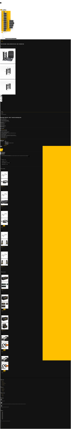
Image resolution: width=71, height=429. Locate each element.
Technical (2, 112)
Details (2, 111)
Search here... (3, 31)
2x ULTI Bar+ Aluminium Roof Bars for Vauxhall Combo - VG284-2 (3, 226)
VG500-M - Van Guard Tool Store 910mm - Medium (4, 310)
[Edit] (0, 12)
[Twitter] (1, 6)
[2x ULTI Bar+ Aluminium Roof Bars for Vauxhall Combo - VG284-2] (4, 218)
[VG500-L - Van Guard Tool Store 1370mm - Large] (4, 282)
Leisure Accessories (5, 15)
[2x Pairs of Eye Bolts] (4, 363)
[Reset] (0, 2)
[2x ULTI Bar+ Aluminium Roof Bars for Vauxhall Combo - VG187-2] (4, 198)
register (4, 129)
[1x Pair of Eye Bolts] (4, 342)
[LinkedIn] (2, 415)
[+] (57, 253)
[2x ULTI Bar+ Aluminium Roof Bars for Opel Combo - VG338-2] (4, 178)
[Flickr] (2, 418)
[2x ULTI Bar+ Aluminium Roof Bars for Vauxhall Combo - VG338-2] (4, 239)
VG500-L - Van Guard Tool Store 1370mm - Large (4, 289)
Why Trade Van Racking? (3, 114)
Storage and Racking (5, 26)
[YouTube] (1, 8)
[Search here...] (2, 32)
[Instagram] (2, 414)
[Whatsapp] (1, 7)
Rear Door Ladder (5, 18)
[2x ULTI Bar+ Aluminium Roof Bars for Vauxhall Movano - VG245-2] (4, 259)
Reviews (2, 113)
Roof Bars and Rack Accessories (5, 23)
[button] (2, 147)
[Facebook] (1, 5)
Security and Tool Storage (5, 24)
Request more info (3, 152)
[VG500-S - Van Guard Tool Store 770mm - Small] (4, 322)
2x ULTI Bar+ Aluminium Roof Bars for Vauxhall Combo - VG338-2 (3, 246)
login (2, 129)
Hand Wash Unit (5, 13)
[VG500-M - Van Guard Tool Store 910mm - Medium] (4, 302)
